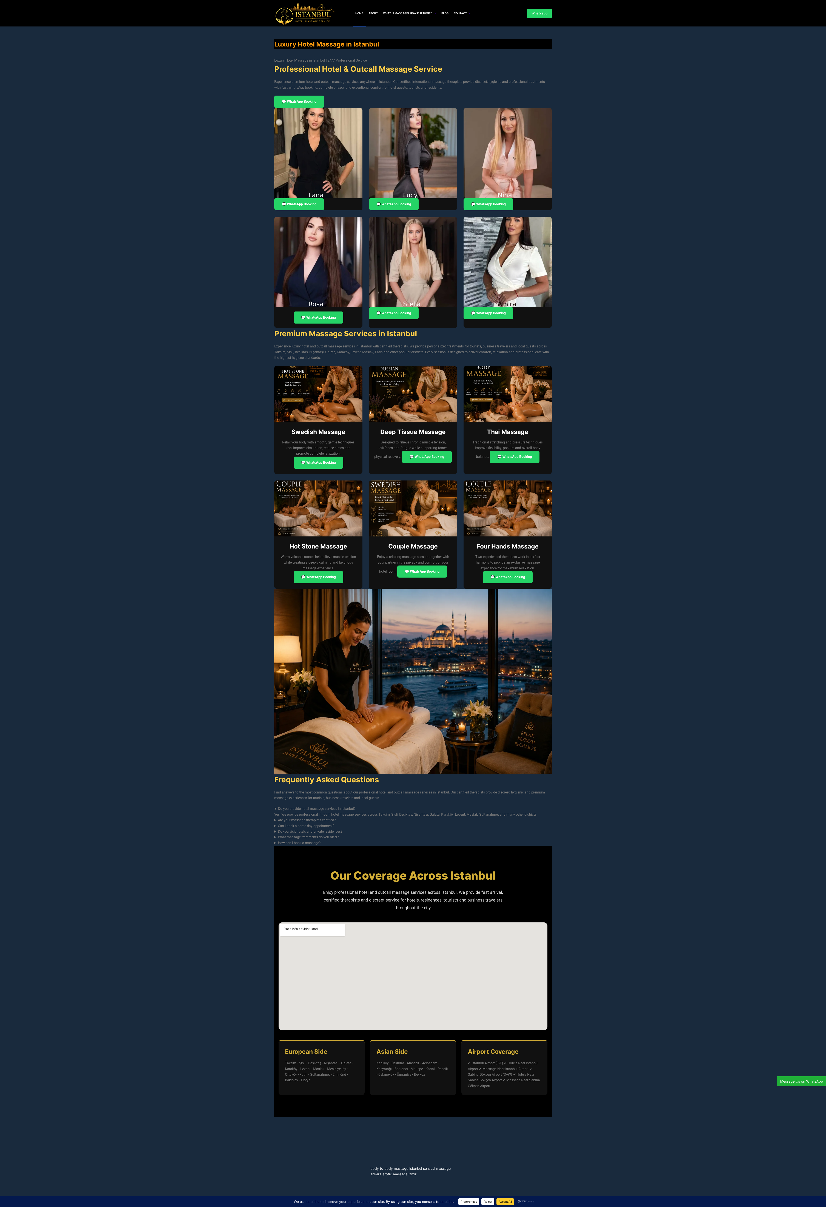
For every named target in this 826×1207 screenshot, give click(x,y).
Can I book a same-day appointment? (306, 826)
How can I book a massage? (299, 843)
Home (359, 13)
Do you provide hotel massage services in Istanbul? (317, 809)
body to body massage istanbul (396, 1168)
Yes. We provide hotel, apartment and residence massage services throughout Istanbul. (339, 831)
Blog (444, 13)
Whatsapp (539, 13)
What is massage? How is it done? (407, 13)
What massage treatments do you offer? (308, 837)
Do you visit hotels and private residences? (310, 831)
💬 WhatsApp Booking (299, 101)
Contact (460, 13)
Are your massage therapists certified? (307, 820)
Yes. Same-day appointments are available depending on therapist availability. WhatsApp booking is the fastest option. (364, 826)
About (373, 13)
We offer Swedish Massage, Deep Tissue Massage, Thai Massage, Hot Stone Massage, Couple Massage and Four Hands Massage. (373, 837)
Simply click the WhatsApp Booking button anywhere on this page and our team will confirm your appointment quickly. (363, 843)
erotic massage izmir (399, 1174)
